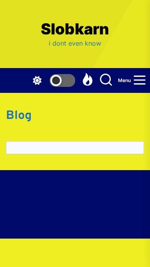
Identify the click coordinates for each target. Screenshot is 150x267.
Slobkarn (75, 29)
